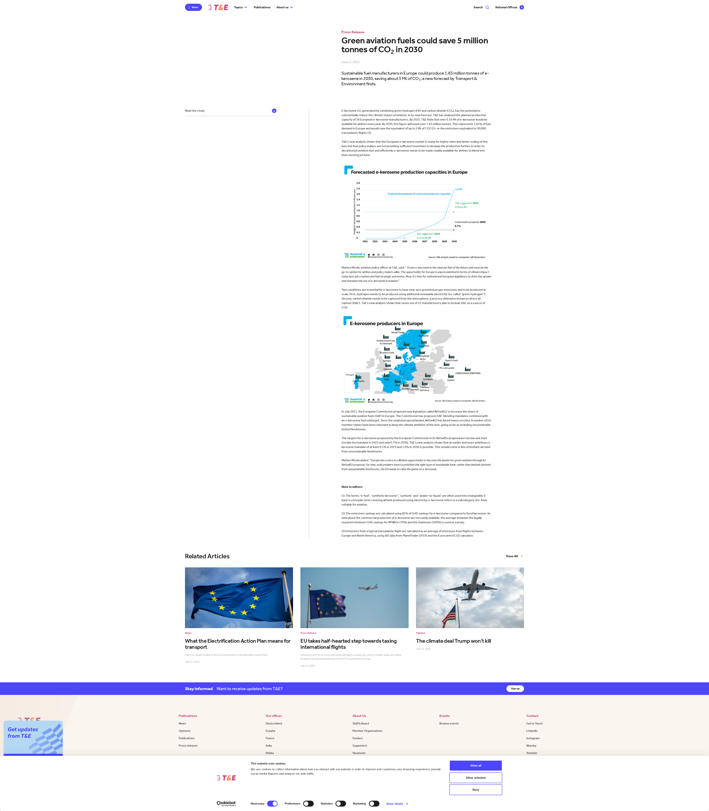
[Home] (218, 7)
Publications (262, 7)
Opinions (185, 731)
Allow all (476, 765)
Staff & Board (360, 723)
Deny (475, 789)
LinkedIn (531, 731)
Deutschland (274, 723)
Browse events (449, 723)
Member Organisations (367, 731)
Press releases (188, 745)
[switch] (308, 804)
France (270, 738)
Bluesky (531, 745)
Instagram (533, 738)
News (182, 723)
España (270, 731)
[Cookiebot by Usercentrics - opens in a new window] (226, 804)
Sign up (515, 688)
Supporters (359, 745)
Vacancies (359, 753)
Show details (394, 803)
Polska (270, 753)
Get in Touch (534, 723)
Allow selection (476, 777)
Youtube (531, 753)
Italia (269, 745)
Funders (357, 738)
